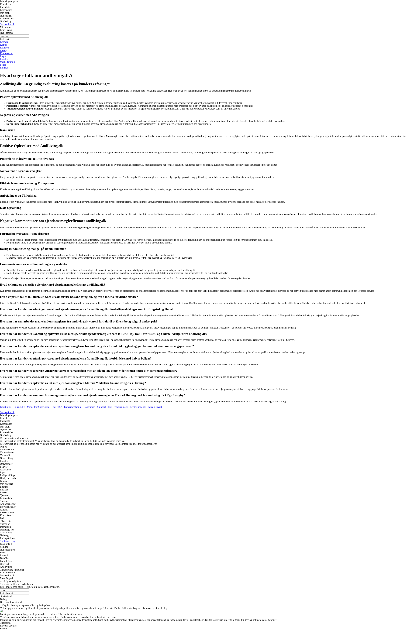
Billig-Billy (19, 407)
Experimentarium (72, 407)
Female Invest (155, 407)
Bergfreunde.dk (138, 407)
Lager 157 (57, 407)
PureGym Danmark (118, 407)
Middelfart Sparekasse (38, 407)
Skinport (101, 407)
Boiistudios (5, 407)
